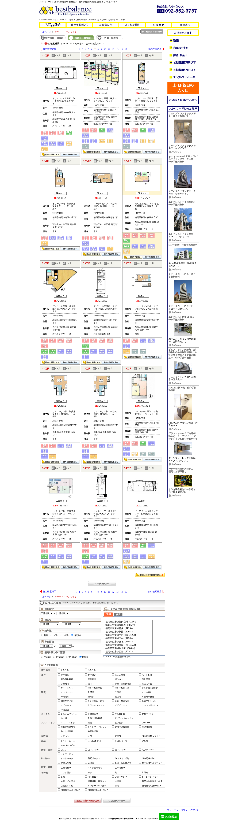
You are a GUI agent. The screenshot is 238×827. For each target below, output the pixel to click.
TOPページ (45, 32)
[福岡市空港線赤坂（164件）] (128, 641)
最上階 (118, 697)
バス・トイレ (48, 723)
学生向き (65, 675)
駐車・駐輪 (46, 767)
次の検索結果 (155, 49)
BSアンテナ (120, 750)
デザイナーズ (121, 705)
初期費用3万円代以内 (152, 786)
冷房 (90, 736)
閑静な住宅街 (67, 701)
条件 (43, 675)
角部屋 (91, 692)
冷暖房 (44, 736)
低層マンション (149, 701)
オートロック (67, 758)
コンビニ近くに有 (96, 701)
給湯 (90, 723)
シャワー (146, 723)
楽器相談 (92, 679)
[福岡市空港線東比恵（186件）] (128, 625)
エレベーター (67, 692)
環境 (43, 692)
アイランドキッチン (124, 718)
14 (122, 49)
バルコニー (93, 777)
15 (126, 49)
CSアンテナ (93, 750)
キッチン (45, 714)
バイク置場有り (95, 768)
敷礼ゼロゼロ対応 (150, 688)
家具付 (145, 741)
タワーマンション (96, 705)
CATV (63, 750)
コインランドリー (150, 777)
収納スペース (121, 741)
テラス (91, 773)
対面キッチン (148, 714)
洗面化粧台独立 (68, 727)
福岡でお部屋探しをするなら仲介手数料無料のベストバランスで (84, 818)
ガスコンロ (120, 714)
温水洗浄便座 (67, 731)
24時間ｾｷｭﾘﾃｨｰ (148, 758)
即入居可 (146, 679)
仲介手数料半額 (95, 688)
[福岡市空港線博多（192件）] (128, 628)
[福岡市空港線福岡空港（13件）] (128, 622)
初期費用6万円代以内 (70, 790)
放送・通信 (46, 750)
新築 (46, 635)
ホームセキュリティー (152, 763)
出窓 (63, 777)
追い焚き (119, 723)
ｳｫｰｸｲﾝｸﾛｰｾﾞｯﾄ (94, 741)
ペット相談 (147, 675)
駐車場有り (120, 768)
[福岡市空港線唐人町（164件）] (128, 648)
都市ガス (119, 679)
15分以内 (73, 657)
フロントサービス (150, 705)
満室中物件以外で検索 (152, 781)
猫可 (90, 684)
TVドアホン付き (122, 758)
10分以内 (60, 657)
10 (105, 49)
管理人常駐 (66, 763)
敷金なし (65, 670)
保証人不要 (147, 684)
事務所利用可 (67, 679)
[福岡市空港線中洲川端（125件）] (128, 635)
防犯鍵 (91, 763)
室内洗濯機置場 (122, 727)
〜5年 (55, 635)
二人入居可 (120, 675)
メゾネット (66, 705)
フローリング (121, 777)
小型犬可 (65, 684)
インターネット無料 (97, 786)
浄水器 (64, 718)
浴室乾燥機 (93, 731)
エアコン (65, 736)
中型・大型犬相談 (123, 684)
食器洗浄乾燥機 (95, 718)
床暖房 (118, 736)
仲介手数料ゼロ (122, 688)
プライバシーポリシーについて (183, 810)
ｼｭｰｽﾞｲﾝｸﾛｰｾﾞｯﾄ (68, 745)
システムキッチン (69, 714)
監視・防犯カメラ (123, 763)
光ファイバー (148, 750)
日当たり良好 (148, 697)
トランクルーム (68, 741)
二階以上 (119, 692)
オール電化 (147, 692)
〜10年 (66, 635)
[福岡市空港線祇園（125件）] (128, 631)
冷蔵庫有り (93, 714)
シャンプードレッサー (98, 727)
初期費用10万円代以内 (98, 790)
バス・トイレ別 (68, 723)
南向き (91, 697)
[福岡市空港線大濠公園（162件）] (128, 645)
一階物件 (65, 697)
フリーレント (67, 688)
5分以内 (47, 657)
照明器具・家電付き (97, 781)
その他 (44, 773)
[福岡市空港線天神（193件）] (128, 638)
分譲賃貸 (65, 710)
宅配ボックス (94, 758)
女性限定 (92, 675)
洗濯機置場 (147, 727)
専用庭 (145, 773)
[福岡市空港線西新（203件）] (128, 651)
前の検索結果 (49, 49)
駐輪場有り (66, 768)
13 (117, 49)
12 (113, 49)
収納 (43, 741)
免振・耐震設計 (122, 701)
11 (109, 49)
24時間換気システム (151, 736)
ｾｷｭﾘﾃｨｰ (45, 758)
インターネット (68, 754)
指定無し (78, 635)
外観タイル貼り (68, 781)
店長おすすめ (67, 786)
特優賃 (118, 781)
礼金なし (92, 670)
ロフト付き (66, 773)
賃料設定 (45, 670)
